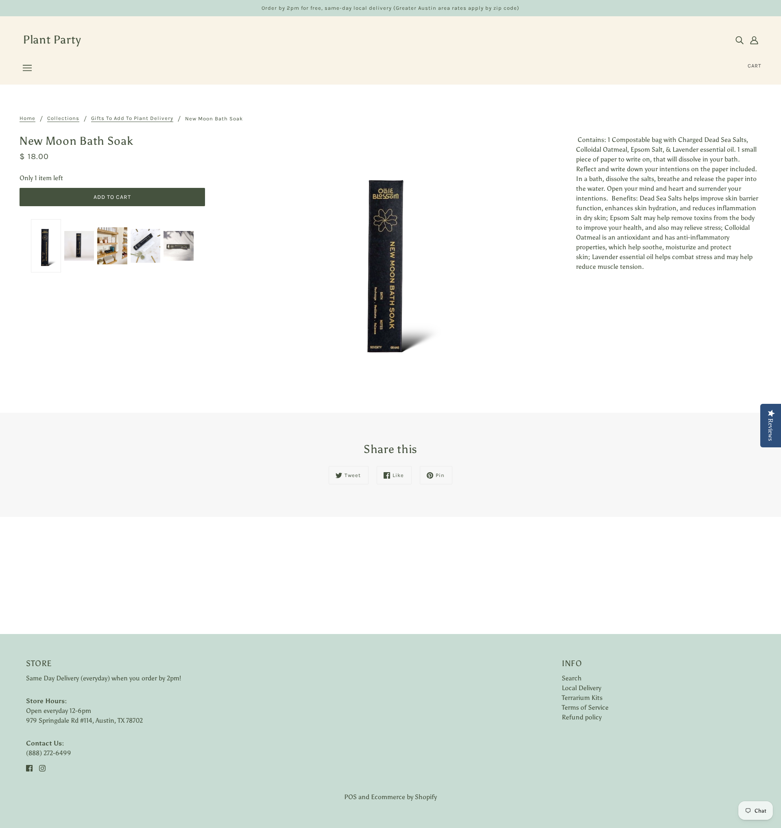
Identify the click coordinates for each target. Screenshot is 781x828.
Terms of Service (585, 707)
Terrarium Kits (582, 698)
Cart (754, 66)
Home (27, 118)
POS (350, 797)
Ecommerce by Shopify (404, 797)
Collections (63, 118)
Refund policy (582, 717)
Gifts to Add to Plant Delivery (132, 118)
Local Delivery (581, 688)
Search (572, 678)
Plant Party (52, 39)
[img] (739, 40)
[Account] (754, 40)
